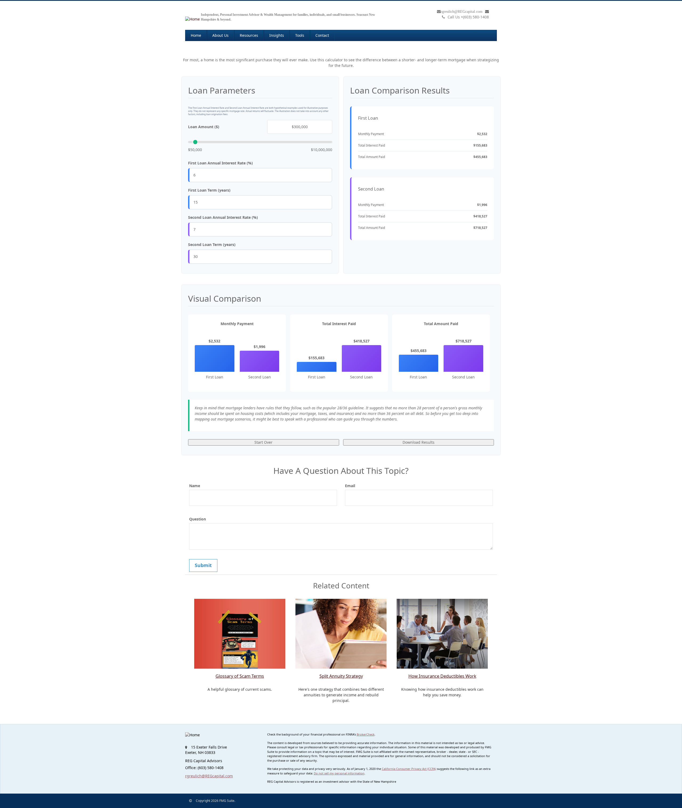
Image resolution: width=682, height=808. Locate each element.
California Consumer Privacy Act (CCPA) (409, 769)
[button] (220, 35)
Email (350, 485)
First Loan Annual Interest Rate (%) (220, 162)
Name (194, 485)
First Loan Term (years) (209, 190)
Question (197, 519)
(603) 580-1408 (468, 16)
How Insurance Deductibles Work (442, 676)
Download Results (419, 442)
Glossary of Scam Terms (240, 676)
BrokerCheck (366, 734)
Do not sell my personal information (339, 773)
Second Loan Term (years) (212, 244)
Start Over (263, 442)
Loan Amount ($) (203, 126)
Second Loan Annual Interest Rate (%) (223, 217)
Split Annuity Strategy (341, 676)
